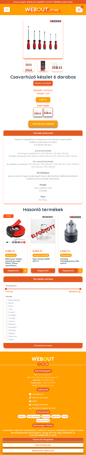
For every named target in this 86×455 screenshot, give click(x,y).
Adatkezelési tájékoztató (43, 451)
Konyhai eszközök (41, 255)
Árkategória (11, 286)
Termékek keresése (43, 345)
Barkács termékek (43, 83)
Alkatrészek (11, 255)
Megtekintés (13, 271)
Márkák (9, 296)
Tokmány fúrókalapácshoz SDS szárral (69, 261)
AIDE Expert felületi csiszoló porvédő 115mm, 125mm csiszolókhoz (13, 262)
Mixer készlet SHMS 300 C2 (41, 260)
